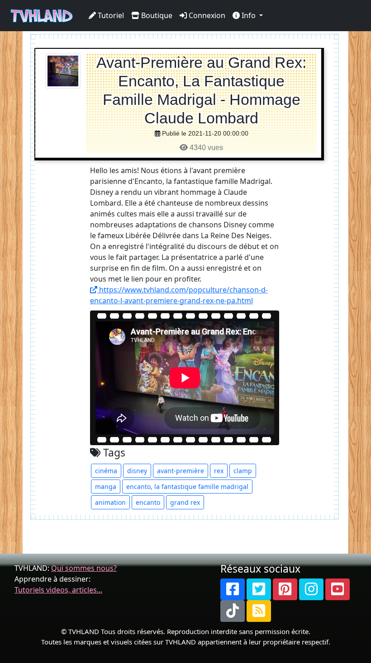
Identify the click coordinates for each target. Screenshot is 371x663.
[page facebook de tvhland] (232, 589)
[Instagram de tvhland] (311, 589)
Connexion (206, 15)
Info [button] (248, 15)
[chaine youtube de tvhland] (337, 589)
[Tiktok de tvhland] (232, 611)
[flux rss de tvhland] (259, 611)
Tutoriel (110, 15)
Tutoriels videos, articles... (58, 590)
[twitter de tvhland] (259, 589)
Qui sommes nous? (84, 568)
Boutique (155, 15)
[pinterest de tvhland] (285, 589)
